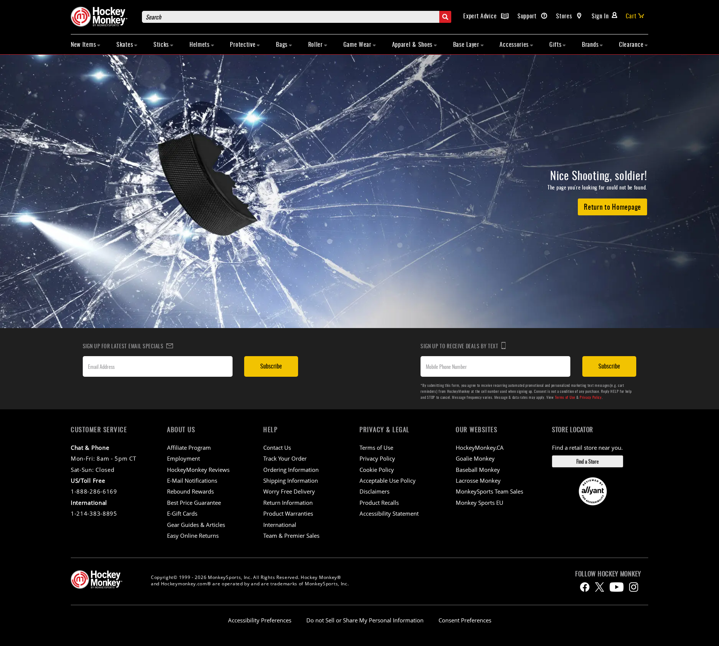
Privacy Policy (591, 397)
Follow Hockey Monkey (608, 573)
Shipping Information (290, 480)
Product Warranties (288, 513)
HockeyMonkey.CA (480, 447)
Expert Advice (480, 15)
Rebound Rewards (190, 491)
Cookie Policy (377, 469)
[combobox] (296, 17)
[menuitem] (86, 44)
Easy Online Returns (193, 535)
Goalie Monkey (475, 458)
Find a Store (587, 461)
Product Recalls (379, 502)
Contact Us (277, 447)
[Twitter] (599, 587)
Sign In (600, 15)
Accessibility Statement (389, 513)
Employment (183, 458)
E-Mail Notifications (192, 480)
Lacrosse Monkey (478, 480)
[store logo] (102, 17)
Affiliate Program (189, 447)
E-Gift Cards (182, 513)
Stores (565, 15)
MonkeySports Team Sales (489, 491)
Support (528, 15)
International (279, 524)
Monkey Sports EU (479, 502)
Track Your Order (285, 458)
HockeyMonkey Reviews (198, 469)
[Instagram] (633, 587)
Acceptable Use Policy (388, 480)
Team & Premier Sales (291, 535)
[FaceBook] (584, 587)
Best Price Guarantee (194, 502)
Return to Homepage (612, 206)
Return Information (288, 502)
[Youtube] (617, 587)
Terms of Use (565, 397)
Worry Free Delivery (289, 491)
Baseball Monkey (478, 469)
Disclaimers (374, 491)
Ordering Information (291, 469)
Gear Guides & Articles (196, 524)
